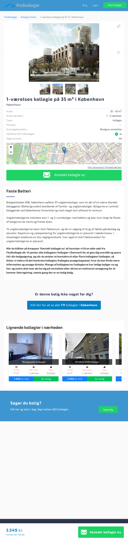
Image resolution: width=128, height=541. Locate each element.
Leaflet (89, 163)
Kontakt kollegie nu (69, 175)
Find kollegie (115, 5)
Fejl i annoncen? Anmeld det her (105, 167)
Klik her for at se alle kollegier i (63, 305)
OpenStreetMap (103, 163)
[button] (118, 26)
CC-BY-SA (118, 163)
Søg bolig (108, 409)
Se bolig (46, 378)
